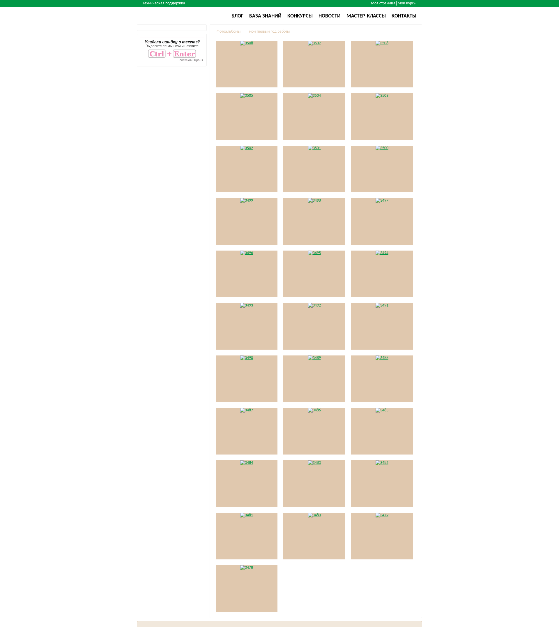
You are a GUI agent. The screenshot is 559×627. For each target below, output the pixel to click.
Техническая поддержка (164, 3)
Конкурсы (300, 16)
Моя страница (383, 3)
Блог (237, 16)
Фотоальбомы (228, 31)
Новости (330, 16)
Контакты (404, 16)
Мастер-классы (366, 16)
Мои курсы (406, 3)
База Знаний (265, 16)
